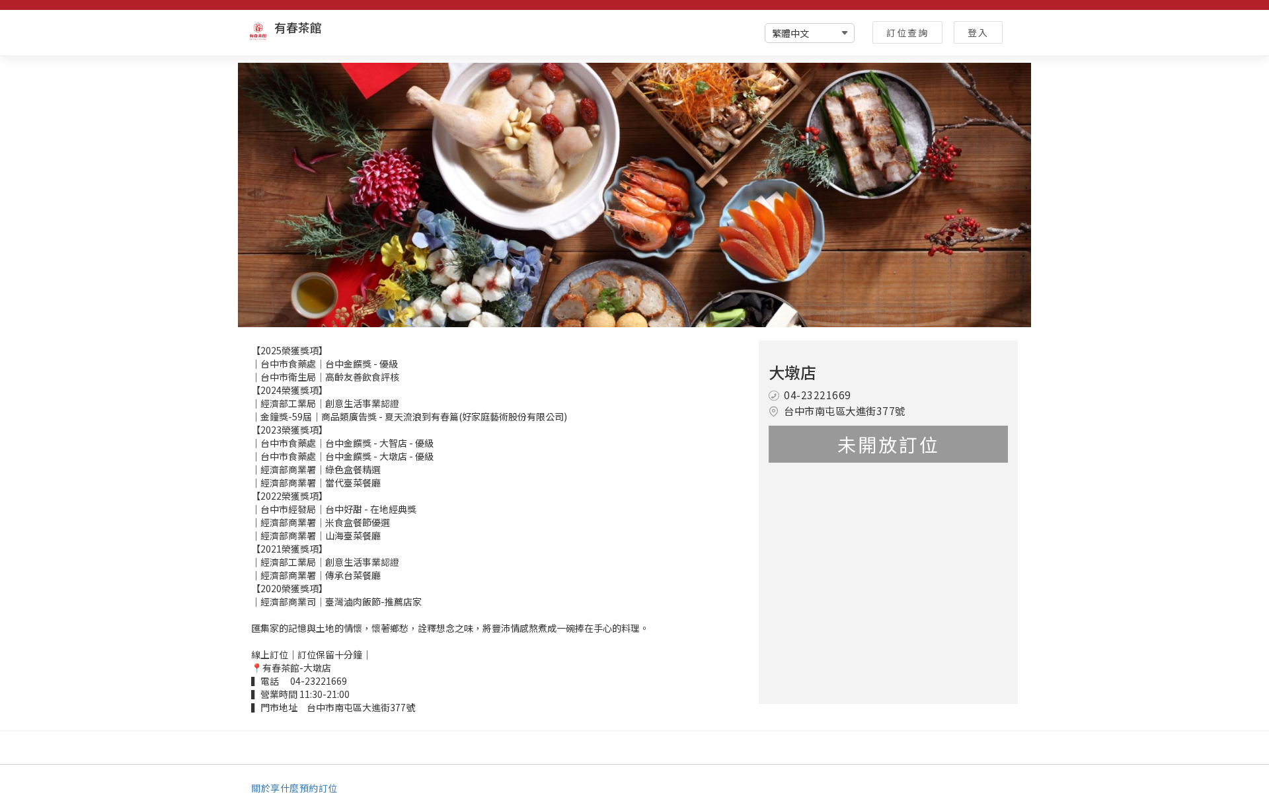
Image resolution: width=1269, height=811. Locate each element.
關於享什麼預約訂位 (294, 787)
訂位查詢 (907, 32)
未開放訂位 (888, 444)
